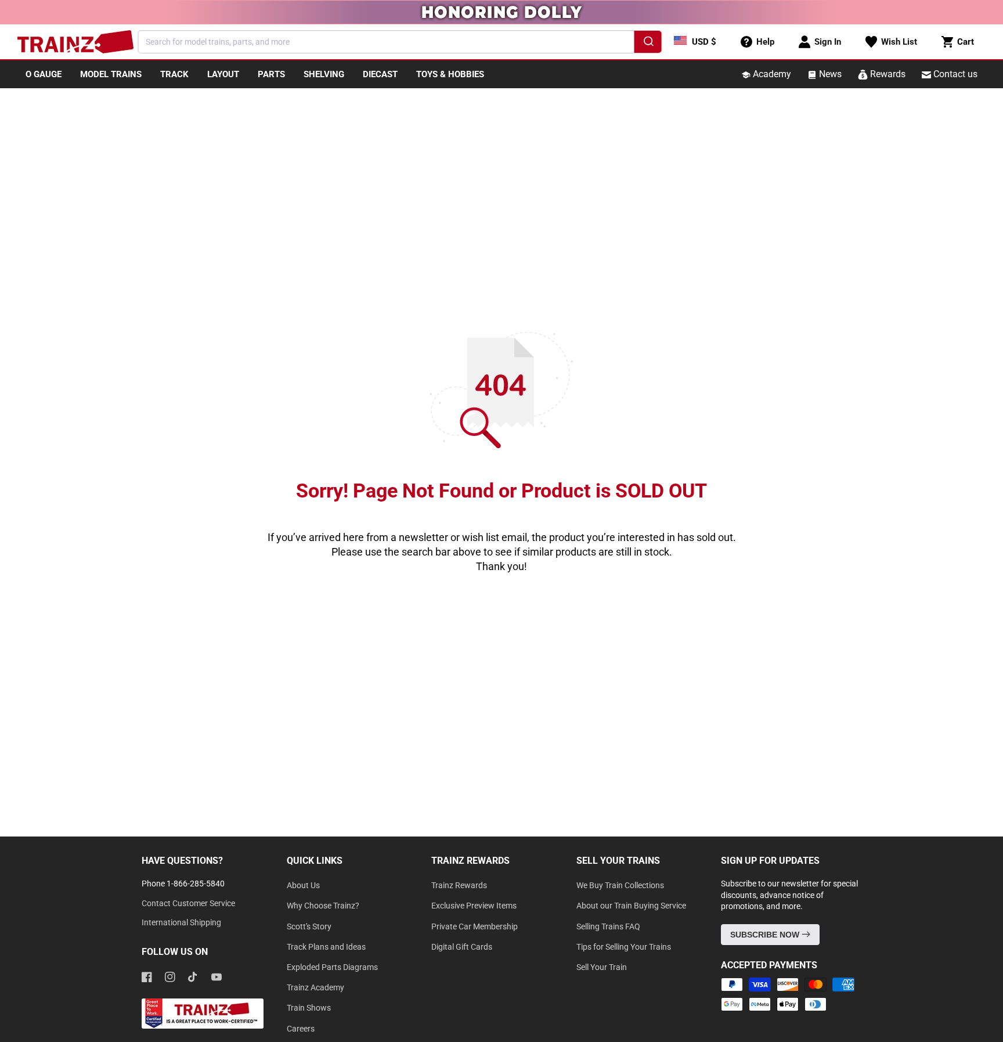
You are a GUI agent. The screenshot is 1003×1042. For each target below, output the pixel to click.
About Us (303, 885)
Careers (301, 1028)
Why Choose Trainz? (323, 905)
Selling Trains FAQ (608, 926)
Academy (771, 74)
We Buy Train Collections (620, 885)
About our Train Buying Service (631, 905)
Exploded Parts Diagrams (332, 967)
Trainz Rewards (459, 885)
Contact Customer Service (188, 903)
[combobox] (400, 41)
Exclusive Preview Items (474, 905)
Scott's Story (309, 926)
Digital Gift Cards (461, 946)
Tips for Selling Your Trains (623, 946)
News (829, 74)
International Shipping (181, 922)
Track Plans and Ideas (326, 946)
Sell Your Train (601, 967)
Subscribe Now (766, 934)
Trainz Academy (315, 987)
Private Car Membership (474, 926)
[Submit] (648, 43)
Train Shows (309, 1007)
